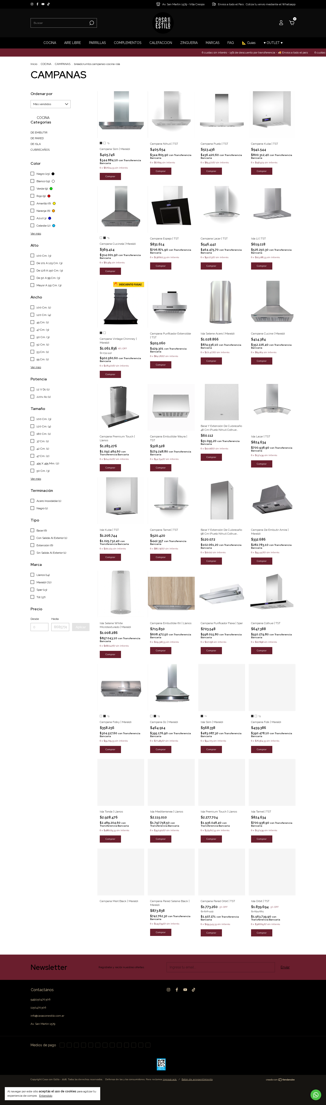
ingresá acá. (170, 1079)
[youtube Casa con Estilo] (43, 4)
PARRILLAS (97, 43)
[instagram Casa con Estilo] (32, 4)
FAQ (230, 43)
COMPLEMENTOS (127, 43)
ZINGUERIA (189, 43)
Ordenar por (42, 93)
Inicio (34, 64)
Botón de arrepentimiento (197, 1079)
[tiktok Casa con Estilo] (48, 4)
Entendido (45, 1095)
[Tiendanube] (280, 1080)
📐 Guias (249, 43)
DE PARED (37, 138)
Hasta (55, 619)
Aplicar (81, 627)
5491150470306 (40, 999)
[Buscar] (91, 23)
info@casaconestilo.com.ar (47, 1015)
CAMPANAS (62, 64)
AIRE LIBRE (72, 43)
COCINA (49, 43)
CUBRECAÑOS (40, 149)
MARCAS (212, 43)
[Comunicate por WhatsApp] (315, 1094)
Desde (35, 619)
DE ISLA (36, 144)
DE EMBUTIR (39, 132)
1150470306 (38, 1007)
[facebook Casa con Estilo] (38, 4)
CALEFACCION (160, 43)
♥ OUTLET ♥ (273, 43)
